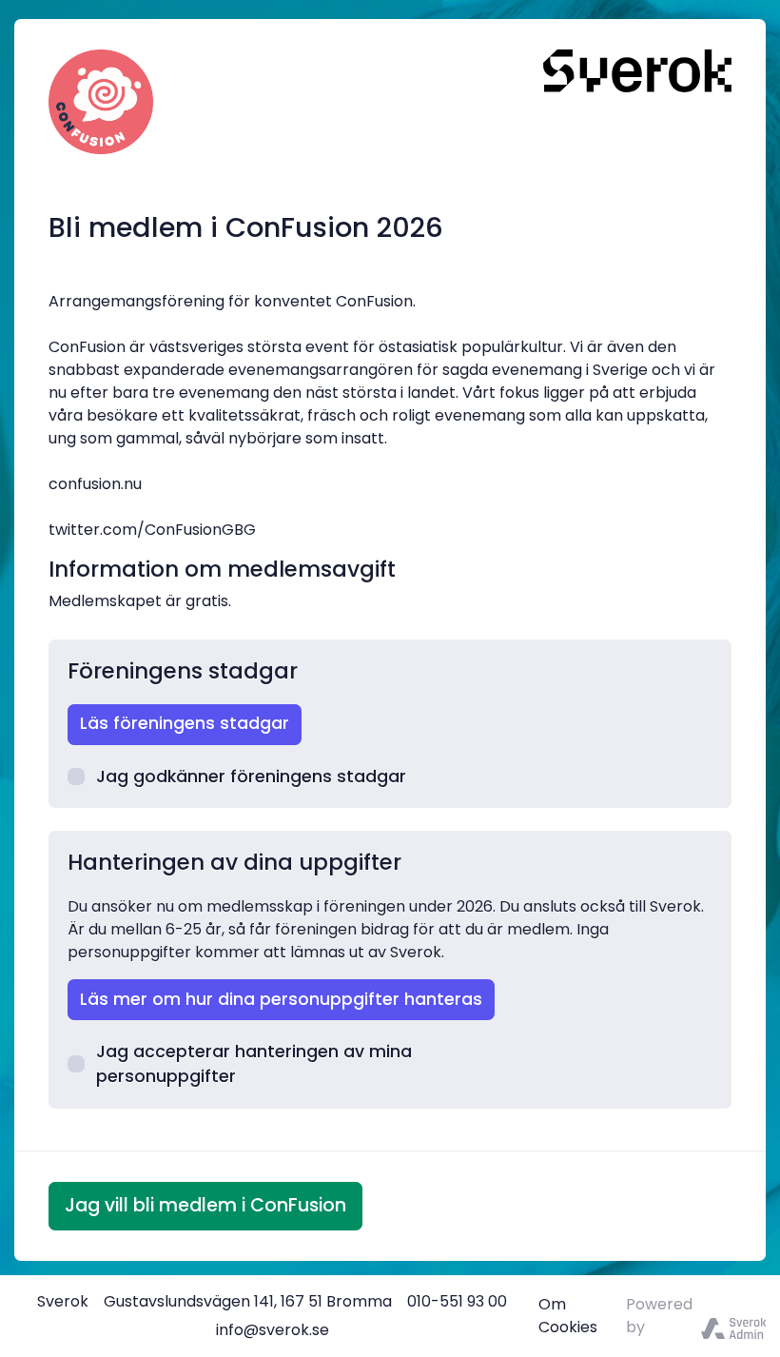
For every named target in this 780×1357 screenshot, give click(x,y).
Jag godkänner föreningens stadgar (251, 776)
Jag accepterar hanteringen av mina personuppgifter (254, 1064)
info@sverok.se (272, 1330)
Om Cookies (567, 1315)
